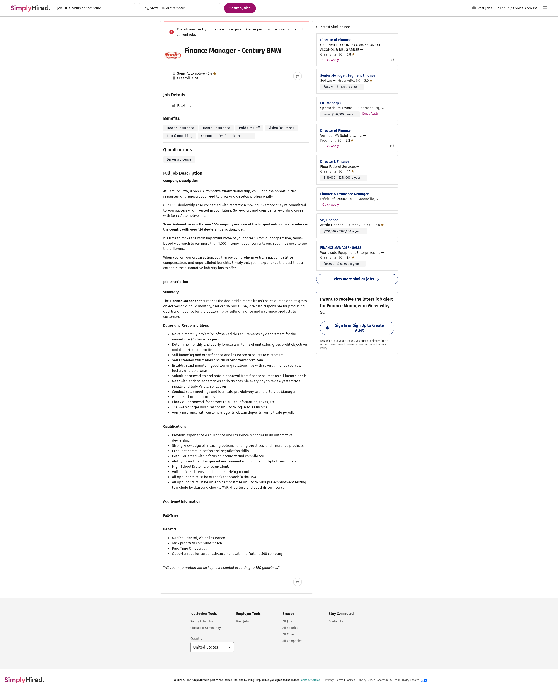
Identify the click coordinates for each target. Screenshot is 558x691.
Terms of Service (330, 344)
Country (196, 639)
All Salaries (290, 628)
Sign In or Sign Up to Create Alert (359, 328)
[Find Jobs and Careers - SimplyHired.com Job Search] (30, 8)
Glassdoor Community (205, 628)
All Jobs (287, 621)
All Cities (288, 634)
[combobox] (94, 8)
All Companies (292, 641)
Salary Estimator (201, 621)
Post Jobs (485, 8)
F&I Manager (330, 103)
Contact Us (336, 621)
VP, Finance (329, 220)
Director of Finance (335, 40)
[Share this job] (297, 76)
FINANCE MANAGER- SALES (340, 248)
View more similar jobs (354, 279)
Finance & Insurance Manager (344, 194)
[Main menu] (545, 8)
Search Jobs (239, 8)
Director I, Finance (334, 161)
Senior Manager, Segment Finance (347, 75)
